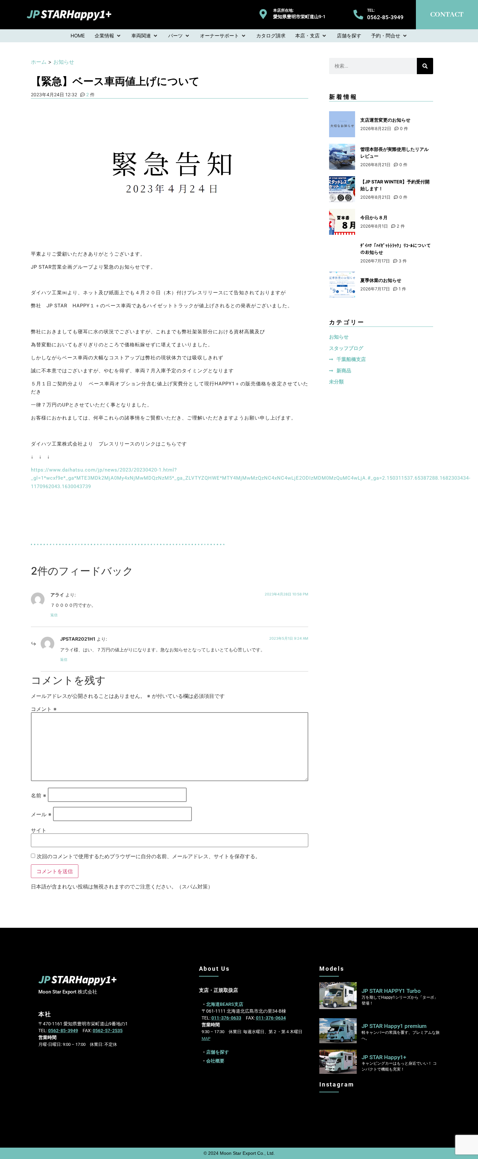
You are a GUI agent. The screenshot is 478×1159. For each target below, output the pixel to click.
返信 (54, 615)
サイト (38, 830)
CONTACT (446, 14)
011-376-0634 (271, 1017)
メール (41, 814)
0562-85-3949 (63, 1030)
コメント (44, 709)
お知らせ (63, 62)
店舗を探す (217, 1052)
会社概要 (215, 1060)
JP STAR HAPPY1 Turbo (391, 991)
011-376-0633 (226, 1017)
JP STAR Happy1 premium (394, 1026)
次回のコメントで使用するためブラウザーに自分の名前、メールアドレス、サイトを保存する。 (148, 856)
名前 (38, 795)
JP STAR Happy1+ (384, 1057)
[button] (108, 36)
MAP (206, 1038)
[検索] (425, 66)
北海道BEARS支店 (224, 1004)
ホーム (38, 62)
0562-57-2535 (108, 1030)
